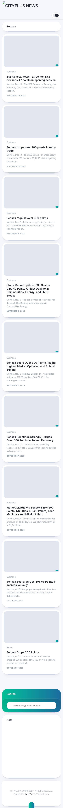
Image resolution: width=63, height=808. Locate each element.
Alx (47, 794)
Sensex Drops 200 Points (23, 652)
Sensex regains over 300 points (27, 218)
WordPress (30, 794)
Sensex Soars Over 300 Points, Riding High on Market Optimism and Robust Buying (31, 366)
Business (11, 71)
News (9, 647)
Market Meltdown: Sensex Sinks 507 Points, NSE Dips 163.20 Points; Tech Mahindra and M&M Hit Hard (30, 511)
